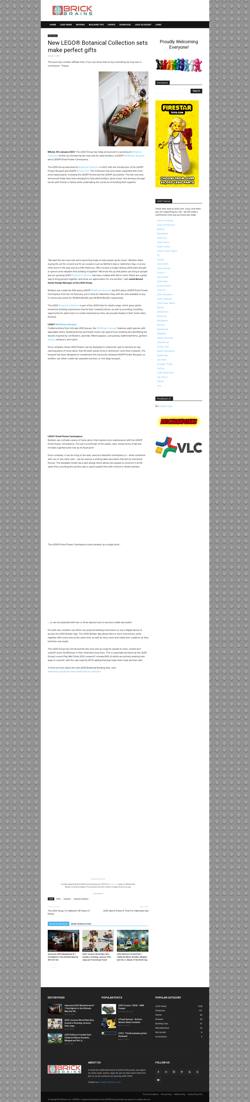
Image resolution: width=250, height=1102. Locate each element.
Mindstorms (163, 311)
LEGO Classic (163, 242)
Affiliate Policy (179, 1094)
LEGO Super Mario (166, 303)
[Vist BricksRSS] (163, 406)
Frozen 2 (161, 272)
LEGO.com (114, 884)
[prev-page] (49, 965)
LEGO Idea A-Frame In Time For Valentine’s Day (125, 910)
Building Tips (96, 24)
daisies (51, 339)
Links (158, 24)
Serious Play (163, 346)
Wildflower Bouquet (134, 155)
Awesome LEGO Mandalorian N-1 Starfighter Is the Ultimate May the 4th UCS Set (63, 957)
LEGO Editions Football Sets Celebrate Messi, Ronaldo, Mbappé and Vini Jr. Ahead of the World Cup (132, 957)
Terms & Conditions (151, 1094)
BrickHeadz (162, 233)
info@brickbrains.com (110, 1082)
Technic (161, 368)
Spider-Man (163, 355)
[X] (197, 1072)
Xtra (159, 385)
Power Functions (165, 338)
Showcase (125, 24)
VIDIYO (160, 381)
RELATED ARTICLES (58, 924)
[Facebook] (158, 1072)
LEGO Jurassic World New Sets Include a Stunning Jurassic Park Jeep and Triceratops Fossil (96, 957)
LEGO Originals (164, 298)
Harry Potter (163, 277)
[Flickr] (166, 1072)
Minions (161, 324)
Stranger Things (165, 364)
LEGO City (162, 237)
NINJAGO (161, 333)
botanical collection (81, 899)
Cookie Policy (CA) (195, 1094)
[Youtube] (158, 1080)
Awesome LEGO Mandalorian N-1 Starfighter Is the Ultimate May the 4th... (79, 1008)
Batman (161, 229)
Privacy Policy (166, 1094)
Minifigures (162, 320)
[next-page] (54, 965)
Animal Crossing (165, 220)
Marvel (160, 307)
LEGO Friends (163, 268)
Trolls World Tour (165, 372)
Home (53, 24)
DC (158, 255)
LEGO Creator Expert (167, 251)
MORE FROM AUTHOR (81, 924)
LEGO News (66, 24)
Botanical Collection (89, 167)
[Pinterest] (182, 1072)
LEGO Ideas (162, 281)
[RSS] (189, 1072)
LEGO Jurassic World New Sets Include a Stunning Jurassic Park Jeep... (79, 1023)
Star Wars (162, 359)
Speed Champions (166, 351)
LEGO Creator (163, 246)
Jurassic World (164, 285)
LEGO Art (161, 290)
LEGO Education (165, 294)
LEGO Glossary (143, 24)
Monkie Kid (162, 329)
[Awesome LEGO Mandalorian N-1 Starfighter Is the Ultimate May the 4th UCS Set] (63, 941)
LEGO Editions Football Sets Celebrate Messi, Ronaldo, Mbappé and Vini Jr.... (78, 1038)
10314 (58, 899)
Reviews (80, 24)
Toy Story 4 (162, 377)
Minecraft (162, 316)
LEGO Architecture (166, 224)
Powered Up (163, 342)
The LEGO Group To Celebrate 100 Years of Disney (69, 912)
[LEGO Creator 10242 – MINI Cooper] (109, 1009)
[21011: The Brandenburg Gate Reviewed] (109, 1037)
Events (111, 24)
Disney (160, 259)
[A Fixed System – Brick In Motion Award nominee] (109, 1023)
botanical (67, 899)
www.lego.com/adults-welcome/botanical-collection (74, 671)
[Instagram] (174, 1072)
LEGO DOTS (162, 264)
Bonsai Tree (83, 170)
